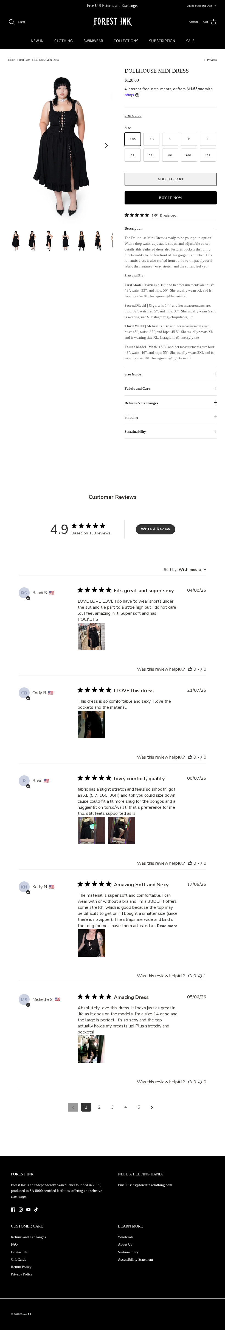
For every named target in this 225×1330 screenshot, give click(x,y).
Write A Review (155, 529)
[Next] (106, 145)
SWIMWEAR (93, 40)
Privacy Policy (22, 1274)
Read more (167, 926)
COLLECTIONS (126, 40)
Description (133, 228)
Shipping (131, 417)
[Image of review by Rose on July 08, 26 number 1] (91, 830)
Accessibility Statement (135, 1259)
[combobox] (185, 569)
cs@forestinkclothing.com (152, 1185)
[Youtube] (28, 1209)
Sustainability (135, 431)
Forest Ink (26, 1314)
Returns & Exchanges (141, 403)
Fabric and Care (137, 388)
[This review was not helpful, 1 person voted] (200, 976)
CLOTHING (63, 40)
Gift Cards (18, 1259)
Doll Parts (24, 59)
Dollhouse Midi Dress (46, 59)
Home (11, 59)
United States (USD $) (199, 5)
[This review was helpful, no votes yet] (190, 669)
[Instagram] (21, 1209)
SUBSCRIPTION (162, 40)
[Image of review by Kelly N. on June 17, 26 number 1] (91, 943)
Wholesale (126, 1237)
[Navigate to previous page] (73, 1107)
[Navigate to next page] (152, 1107)
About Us (125, 1244)
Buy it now (170, 198)
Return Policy (21, 1267)
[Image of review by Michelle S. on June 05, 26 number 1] (91, 1049)
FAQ (14, 1244)
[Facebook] (13, 1209)
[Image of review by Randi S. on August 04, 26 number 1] (91, 636)
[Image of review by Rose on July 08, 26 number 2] (121, 830)
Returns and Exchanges (28, 1237)
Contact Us (19, 1252)
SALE (190, 40)
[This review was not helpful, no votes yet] (200, 669)
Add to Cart (171, 179)
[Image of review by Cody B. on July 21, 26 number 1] (91, 724)
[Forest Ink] (112, 22)
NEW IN (37, 40)
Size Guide (133, 115)
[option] (60, 145)
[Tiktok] (36, 1209)
